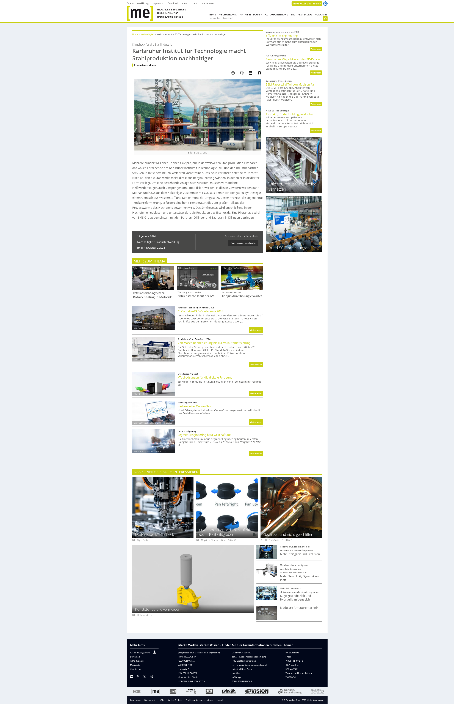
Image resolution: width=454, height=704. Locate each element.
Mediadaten (135, 665)
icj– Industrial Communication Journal (249, 665)
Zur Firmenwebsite (243, 243)
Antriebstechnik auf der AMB (197, 296)
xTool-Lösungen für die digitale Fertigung (205, 377)
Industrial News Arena (242, 669)
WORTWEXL (291, 677)
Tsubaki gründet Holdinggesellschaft (290, 114)
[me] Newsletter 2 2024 (151, 247)
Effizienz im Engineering (282, 36)
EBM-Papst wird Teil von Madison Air (290, 84)
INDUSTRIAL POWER (187, 673)
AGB (162, 700)
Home (135, 34)
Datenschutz (150, 700)
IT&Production (292, 665)
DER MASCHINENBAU (241, 652)
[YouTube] (144, 677)
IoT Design (237, 677)
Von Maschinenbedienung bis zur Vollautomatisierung (214, 343)
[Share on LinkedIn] (250, 73)
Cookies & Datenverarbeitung (199, 700)
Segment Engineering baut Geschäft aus (204, 435)
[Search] (325, 18)
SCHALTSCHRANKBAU (242, 681)
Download (135, 656)
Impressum (135, 700)
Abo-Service (135, 669)
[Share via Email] (241, 73)
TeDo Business (136, 660)
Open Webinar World (188, 677)
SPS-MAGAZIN (292, 669)
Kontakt (220, 700)
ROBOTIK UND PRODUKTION (191, 681)
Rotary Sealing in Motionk (152, 297)
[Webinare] (151, 677)
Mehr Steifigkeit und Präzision (300, 554)
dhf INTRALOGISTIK (187, 656)
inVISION (236, 673)
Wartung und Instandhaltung (299, 673)
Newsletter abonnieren (307, 3)
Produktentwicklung (145, 65)
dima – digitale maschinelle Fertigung (249, 656)
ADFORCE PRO (185, 665)
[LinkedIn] (131, 677)
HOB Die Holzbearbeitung (244, 660)
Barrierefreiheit (174, 700)
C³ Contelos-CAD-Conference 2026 (200, 311)
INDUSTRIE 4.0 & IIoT (295, 660)
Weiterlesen (256, 330)
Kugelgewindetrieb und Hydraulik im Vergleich (295, 597)
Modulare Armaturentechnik (299, 608)
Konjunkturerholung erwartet (242, 296)
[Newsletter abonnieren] (138, 677)
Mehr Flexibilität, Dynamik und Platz (300, 578)
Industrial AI (184, 669)
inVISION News (292, 652)
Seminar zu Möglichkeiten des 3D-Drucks (293, 59)
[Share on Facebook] (259, 73)
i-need (288, 656)
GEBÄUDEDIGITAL (186, 660)
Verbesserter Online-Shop (195, 406)
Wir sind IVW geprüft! (140, 652)
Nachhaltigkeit (147, 34)
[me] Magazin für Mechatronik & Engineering (199, 652)
